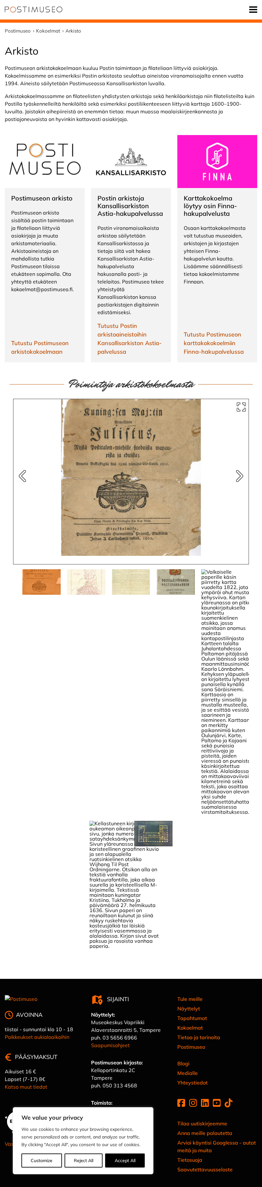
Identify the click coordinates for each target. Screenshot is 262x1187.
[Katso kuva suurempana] (241, 407)
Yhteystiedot (192, 1082)
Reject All (83, 1160)
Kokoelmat (190, 1027)
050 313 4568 (120, 1085)
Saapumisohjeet (110, 1045)
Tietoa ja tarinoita (198, 1037)
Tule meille (190, 999)
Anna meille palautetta (204, 1133)
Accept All (125, 1160)
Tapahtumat (192, 1018)
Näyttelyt (188, 1008)
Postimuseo (191, 1047)
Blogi (183, 1063)
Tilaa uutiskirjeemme (202, 1123)
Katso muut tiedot (26, 1087)
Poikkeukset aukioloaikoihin (37, 1037)
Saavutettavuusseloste (205, 1169)
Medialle (187, 1073)
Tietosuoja (189, 1160)
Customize (41, 1160)
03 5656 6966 (120, 1037)
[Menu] (253, 9)
